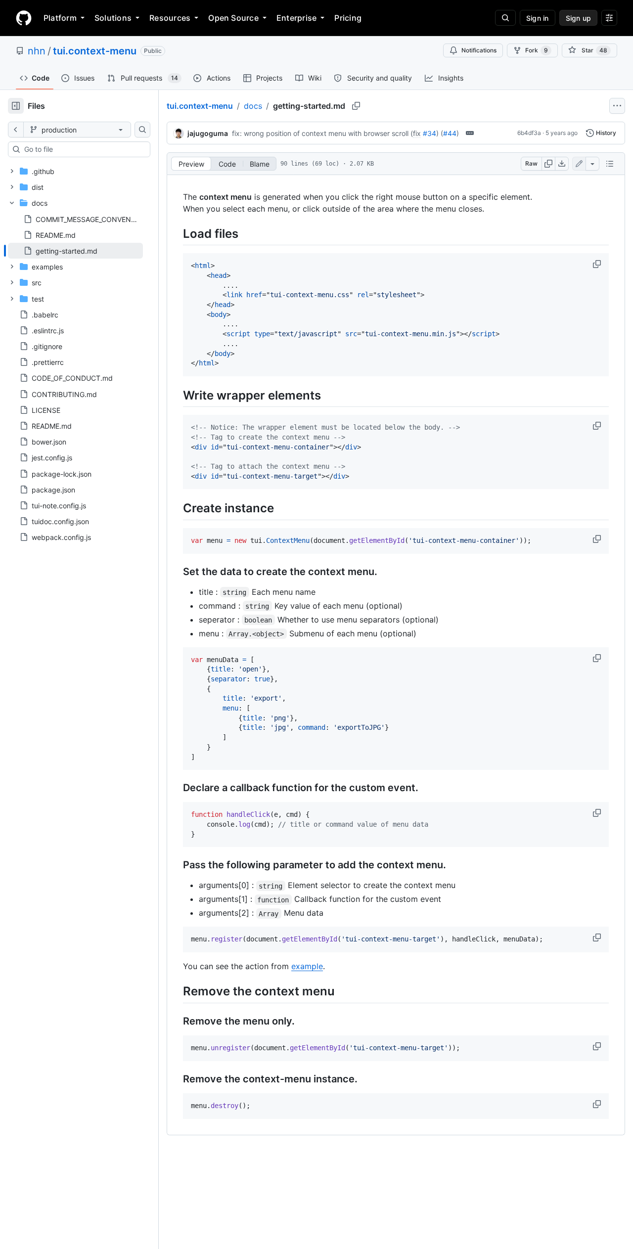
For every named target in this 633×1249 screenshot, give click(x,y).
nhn (36, 51)
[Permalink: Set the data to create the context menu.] (176, 572)
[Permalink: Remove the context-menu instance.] (176, 1079)
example (307, 966)
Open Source (233, 18)
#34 (429, 133)
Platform (60, 18)
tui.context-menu (94, 51)
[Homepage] (24, 18)
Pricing (348, 18)
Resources (169, 18)
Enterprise (296, 18)
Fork (536, 50)
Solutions (113, 18)
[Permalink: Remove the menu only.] (176, 1021)
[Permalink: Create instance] (176, 508)
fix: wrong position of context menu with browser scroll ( (322, 133)
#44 (449, 133)
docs (253, 106)
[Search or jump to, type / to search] (505, 18)
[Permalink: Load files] (176, 233)
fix (417, 133)
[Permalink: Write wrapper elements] (176, 395)
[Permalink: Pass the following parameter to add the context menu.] (176, 865)
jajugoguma (207, 133)
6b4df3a (529, 132)
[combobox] (83, 149)
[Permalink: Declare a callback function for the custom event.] (176, 788)
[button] (598, 264)
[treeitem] (75, 251)
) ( (439, 133)
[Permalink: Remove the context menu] (176, 991)
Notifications (479, 50)
